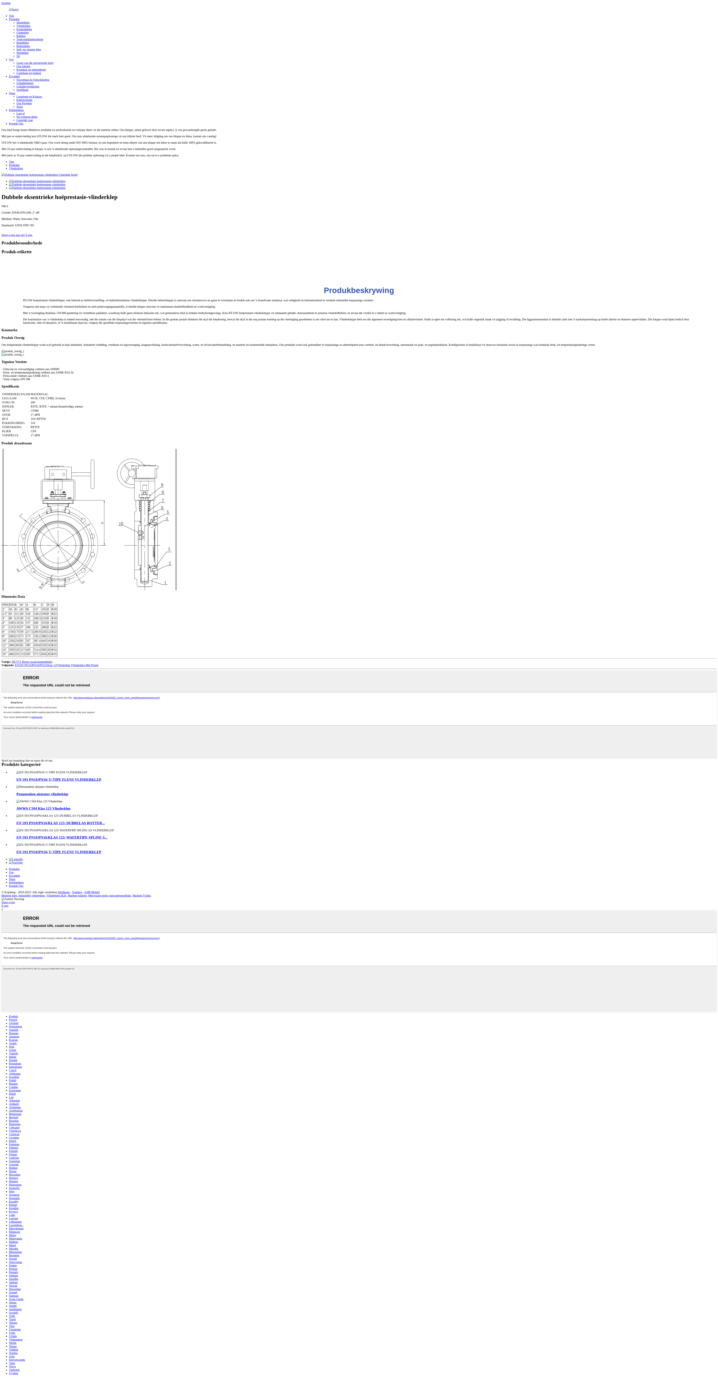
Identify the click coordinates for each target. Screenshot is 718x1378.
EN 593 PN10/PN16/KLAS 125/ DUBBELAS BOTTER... (60, 823)
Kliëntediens (16, 110)
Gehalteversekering (27, 86)
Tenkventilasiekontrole (29, 39)
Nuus (12, 93)
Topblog (77, 892)
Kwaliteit (14, 76)
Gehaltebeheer (24, 83)
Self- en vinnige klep (28, 49)
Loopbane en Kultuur (29, 96)
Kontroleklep (24, 29)
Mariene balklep (77, 895)
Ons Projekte (24, 103)
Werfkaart (64, 892)
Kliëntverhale (24, 100)
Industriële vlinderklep (32, 895)
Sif (18, 56)
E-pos (28, 235)
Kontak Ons (16, 123)
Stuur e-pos (8, 902)
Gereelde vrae (24, 120)
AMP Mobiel (92, 892)
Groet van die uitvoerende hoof (34, 63)
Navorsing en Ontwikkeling (32, 79)
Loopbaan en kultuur (28, 73)
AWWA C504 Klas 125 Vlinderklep (43, 808)
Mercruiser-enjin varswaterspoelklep (109, 895)
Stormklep (22, 52)
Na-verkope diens (26, 116)
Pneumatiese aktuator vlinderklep (42, 794)
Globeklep (22, 32)
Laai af (20, 113)
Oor (11, 59)
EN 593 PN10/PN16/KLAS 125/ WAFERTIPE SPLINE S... (62, 837)
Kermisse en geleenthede (31, 69)
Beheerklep (23, 46)
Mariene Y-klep (142, 895)
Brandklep (22, 42)
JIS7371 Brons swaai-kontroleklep (32, 661)
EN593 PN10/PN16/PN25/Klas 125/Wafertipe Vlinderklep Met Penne (56, 665)
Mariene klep (9, 895)
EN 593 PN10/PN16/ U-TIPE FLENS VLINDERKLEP (58, 780)
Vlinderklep (23, 25)
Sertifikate (22, 89)
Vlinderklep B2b (56, 895)
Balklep (21, 36)
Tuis (11, 15)
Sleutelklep (23, 22)
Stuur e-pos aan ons (13, 235)
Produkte (14, 19)
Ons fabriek (23, 66)
